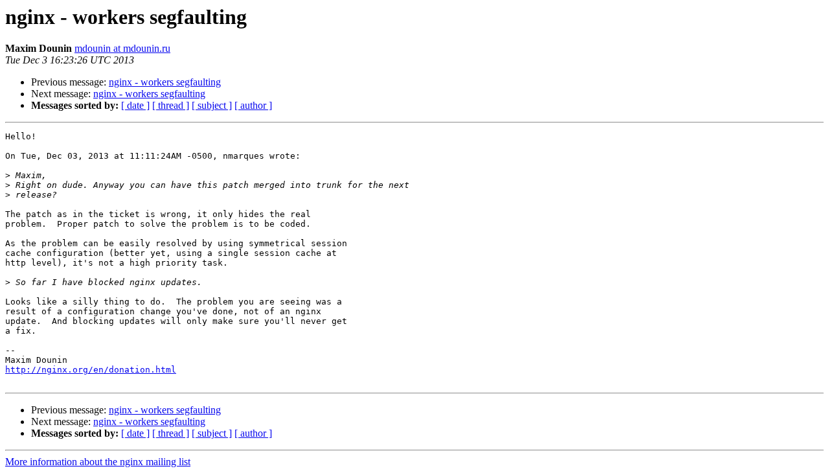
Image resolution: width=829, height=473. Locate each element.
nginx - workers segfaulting (165, 81)
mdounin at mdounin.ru (122, 48)
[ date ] (135, 105)
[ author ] (253, 105)
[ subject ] (212, 105)
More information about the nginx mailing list (97, 461)
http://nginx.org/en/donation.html (90, 370)
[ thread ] (170, 105)
